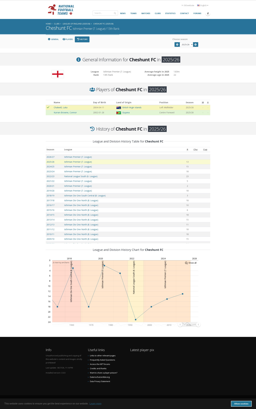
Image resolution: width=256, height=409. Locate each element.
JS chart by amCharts (61, 262)
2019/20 (50, 190)
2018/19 (50, 195)
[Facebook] (208, 13)
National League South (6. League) (80, 176)
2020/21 (50, 186)
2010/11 (50, 234)
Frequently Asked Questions (102, 360)
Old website (188, 5)
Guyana (126, 112)
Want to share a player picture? (103, 373)
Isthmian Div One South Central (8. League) (85, 195)
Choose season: (180, 39)
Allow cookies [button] (241, 403)
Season (50, 149)
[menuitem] (189, 324)
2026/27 (50, 156)
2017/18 (50, 200)
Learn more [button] (95, 403)
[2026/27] (195, 44)
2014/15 (50, 214)
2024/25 (50, 166)
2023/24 (50, 171)
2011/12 (50, 229)
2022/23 (50, 176)
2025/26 (50, 161)
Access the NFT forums (100, 364)
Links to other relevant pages (103, 355)
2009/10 (50, 239)
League (68, 149)
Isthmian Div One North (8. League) (81, 200)
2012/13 (50, 224)
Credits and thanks (98, 368)
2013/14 (50, 219)
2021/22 (50, 181)
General (55, 39)
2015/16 (50, 210)
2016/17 (50, 205)
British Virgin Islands (131, 107)
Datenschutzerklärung (100, 377)
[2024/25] (177, 44)
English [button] (203, 5)
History (84, 39)
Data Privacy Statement (100, 381)
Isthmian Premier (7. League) (78, 156)
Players (69, 39)
